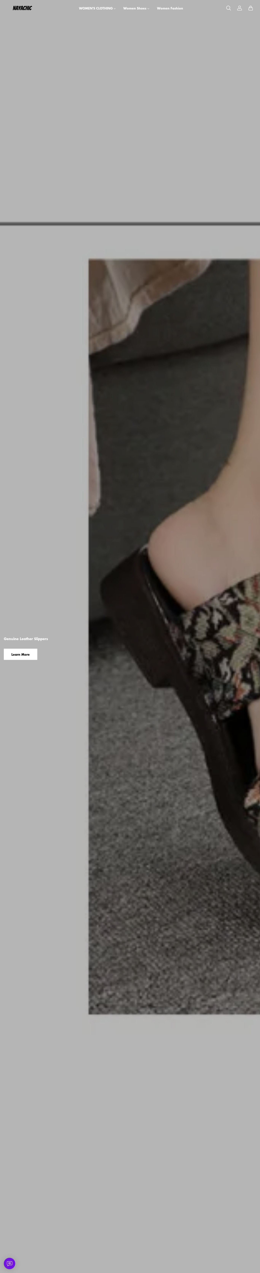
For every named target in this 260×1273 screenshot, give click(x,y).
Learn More (20, 654)
